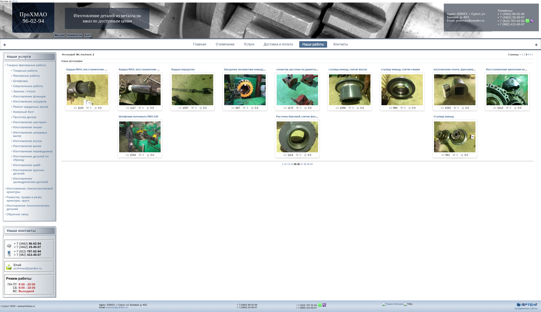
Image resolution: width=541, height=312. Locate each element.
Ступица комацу (444, 116)
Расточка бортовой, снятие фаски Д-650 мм (303, 116)
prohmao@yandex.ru (470, 20)
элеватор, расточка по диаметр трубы (300, 69)
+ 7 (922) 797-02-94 (511, 21)
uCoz (15, 1)
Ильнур (89, 93)
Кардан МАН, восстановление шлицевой (91, 69)
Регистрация (74, 35)
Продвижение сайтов (526, 308)
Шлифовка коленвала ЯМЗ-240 (138, 116)
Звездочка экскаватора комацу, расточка (250, 69)
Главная (60, 35)
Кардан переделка (183, 69)
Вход (88, 35)
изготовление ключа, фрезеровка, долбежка (462, 69)
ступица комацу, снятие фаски (348, 69)
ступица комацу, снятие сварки (400, 69)
